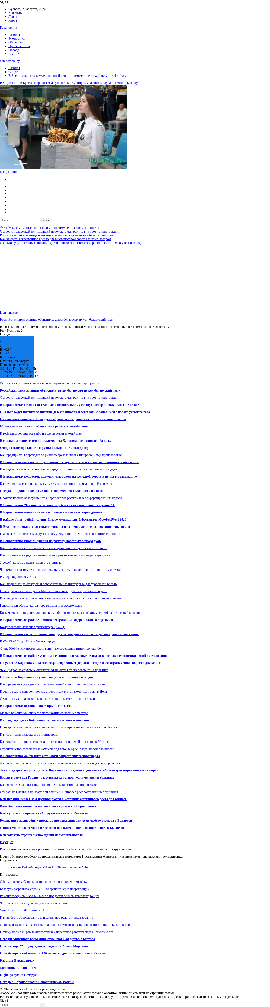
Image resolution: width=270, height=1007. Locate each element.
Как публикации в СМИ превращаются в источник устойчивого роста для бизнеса (63, 799)
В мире (13, 53)
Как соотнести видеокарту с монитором (29, 734)
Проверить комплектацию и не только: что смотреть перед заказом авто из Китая (58, 727)
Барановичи (8, 27)
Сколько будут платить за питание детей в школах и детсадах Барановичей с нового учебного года (71, 243)
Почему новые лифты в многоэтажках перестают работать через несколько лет (56, 932)
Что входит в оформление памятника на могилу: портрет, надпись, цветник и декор (60, 569)
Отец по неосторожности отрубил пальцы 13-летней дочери (45, 448)
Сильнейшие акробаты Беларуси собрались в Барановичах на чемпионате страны (63, 419)
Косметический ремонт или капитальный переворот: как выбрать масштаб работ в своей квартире (71, 612)
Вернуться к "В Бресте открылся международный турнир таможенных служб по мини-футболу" (69, 83)
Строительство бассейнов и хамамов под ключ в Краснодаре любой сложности (57, 749)
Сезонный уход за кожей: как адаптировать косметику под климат (47, 698)
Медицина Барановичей (18, 967)
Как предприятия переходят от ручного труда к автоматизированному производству (61, 455)
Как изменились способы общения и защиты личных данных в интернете (53, 548)
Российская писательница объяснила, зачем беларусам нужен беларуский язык (56, 235)
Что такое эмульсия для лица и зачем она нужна (34, 903)
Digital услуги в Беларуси (19, 975)
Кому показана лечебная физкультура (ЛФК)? (32, 627)
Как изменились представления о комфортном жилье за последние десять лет (56, 555)
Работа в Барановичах (17, 960)
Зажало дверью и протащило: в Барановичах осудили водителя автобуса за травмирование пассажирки (79, 770)
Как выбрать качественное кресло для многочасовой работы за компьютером (55, 239)
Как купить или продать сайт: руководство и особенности (44, 813)
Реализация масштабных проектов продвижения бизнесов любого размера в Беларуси (66, 820)
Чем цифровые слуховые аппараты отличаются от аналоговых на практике (54, 670)
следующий (8, 172)
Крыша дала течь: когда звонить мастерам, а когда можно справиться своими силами (61, 598)
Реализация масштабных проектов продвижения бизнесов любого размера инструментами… (67, 849)
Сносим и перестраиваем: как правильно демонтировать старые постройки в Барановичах (65, 924)
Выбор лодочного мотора (18, 577)
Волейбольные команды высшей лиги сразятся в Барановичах (48, 806)
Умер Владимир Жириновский (22, 910)
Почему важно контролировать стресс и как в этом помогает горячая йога (53, 691)
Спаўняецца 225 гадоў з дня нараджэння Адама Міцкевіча (44, 946)
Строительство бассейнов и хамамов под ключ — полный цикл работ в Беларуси (62, 827)
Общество (15, 42)
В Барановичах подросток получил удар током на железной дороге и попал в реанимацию (68, 476)
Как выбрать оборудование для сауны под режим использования (46, 917)
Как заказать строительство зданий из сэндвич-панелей (42, 835)
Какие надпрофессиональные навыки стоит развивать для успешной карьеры (56, 483)
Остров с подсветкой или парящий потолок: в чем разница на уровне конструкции (60, 231)
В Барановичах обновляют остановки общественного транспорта (50, 756)
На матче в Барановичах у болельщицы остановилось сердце (46, 677)
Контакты (15, 13)
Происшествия (19, 46)
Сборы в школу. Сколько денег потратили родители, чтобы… (44, 881)
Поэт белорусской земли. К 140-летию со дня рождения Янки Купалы (53, 953)
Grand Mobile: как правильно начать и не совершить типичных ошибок (51, 648)
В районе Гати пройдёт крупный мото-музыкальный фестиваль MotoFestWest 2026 (63, 519)
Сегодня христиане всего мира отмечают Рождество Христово (47, 939)
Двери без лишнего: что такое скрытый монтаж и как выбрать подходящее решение (60, 763)
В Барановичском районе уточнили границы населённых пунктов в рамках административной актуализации (84, 655)
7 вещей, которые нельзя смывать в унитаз (30, 562)
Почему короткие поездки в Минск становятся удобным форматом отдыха (53, 591)
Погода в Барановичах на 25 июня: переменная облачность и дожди (51, 491)
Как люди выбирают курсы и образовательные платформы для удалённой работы (58, 584)
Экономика (16, 38)
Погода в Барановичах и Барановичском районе (37, 982)
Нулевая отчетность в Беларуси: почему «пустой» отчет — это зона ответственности (61, 534)
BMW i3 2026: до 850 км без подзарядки (29, 641)
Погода (13, 50)
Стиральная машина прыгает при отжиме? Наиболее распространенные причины (59, 792)
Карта (12, 20)
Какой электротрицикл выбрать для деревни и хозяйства (41, 433)
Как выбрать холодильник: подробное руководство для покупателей (49, 784)
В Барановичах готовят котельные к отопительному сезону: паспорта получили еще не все (69, 405)
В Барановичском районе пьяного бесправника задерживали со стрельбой (56, 620)
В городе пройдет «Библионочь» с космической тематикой (44, 720)
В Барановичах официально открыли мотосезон (36, 706)
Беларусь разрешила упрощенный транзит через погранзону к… (46, 889)
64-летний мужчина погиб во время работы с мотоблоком (44, 426)
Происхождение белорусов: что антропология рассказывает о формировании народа (61, 498)
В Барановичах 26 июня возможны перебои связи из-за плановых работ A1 (57, 505)
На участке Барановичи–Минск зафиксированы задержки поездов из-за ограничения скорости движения (80, 663)
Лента (12, 16)
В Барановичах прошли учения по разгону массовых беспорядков (50, 541)
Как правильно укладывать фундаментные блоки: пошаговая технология (52, 684)
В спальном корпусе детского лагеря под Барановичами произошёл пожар (56, 440)
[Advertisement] (126, 277)
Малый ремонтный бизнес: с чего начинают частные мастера (44, 713)
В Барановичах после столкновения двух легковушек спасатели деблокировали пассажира (69, 634)
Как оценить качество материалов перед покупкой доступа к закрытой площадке (58, 469)
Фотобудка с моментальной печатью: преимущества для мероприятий (50, 227)
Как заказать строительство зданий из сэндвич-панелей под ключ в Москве (54, 741)
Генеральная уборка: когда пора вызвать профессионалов (41, 605)
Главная (14, 34)
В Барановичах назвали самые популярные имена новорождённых (51, 512)
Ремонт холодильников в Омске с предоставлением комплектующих (49, 896)
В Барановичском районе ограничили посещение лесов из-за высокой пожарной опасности (69, 462)
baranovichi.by (10, 61)
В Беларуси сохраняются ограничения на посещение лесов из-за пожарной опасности (65, 526)
